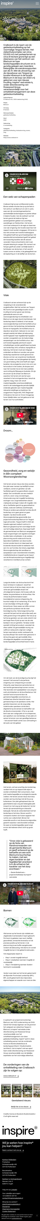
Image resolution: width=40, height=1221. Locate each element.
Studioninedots (29, 1114)
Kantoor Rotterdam (9, 1160)
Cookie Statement (9, 1211)
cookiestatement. (17, 1218)
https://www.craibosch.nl (10, 137)
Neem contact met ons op (11, 1150)
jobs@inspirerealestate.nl (11, 1204)
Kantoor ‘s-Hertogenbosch (12, 1179)
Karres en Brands (15, 1114)
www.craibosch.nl (9, 1076)
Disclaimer (6, 1207)
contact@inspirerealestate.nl (12, 1198)
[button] (21, 1090)
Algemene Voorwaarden (11, 1209)
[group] (6, 1090)
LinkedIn (14, 1190)
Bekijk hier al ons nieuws (19, 1107)
